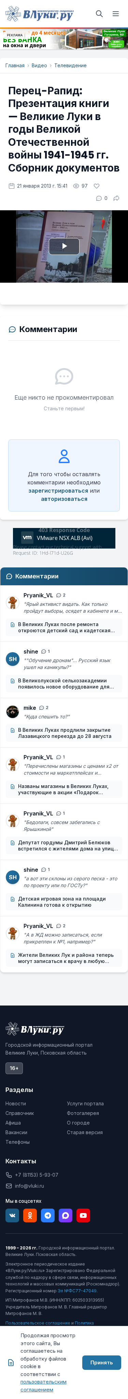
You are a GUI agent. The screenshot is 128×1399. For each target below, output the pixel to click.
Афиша (13, 1123)
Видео (39, 65)
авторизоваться (64, 498)
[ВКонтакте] (12, 1215)
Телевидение (70, 65)
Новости (15, 1103)
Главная (15, 65)
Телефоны (17, 1142)
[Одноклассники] (30, 1215)
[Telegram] (48, 1215)
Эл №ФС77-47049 (77, 1290)
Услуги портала (85, 1103)
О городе (78, 1123)
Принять (101, 1362)
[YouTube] (83, 1215)
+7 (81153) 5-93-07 (36, 1175)
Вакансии (16, 1132)
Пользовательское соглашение (37, 1323)
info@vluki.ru (29, 1186)
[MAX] (65, 1215)
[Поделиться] (116, 198)
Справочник (19, 1113)
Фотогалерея (83, 1113)
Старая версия (85, 1132)
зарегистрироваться (58, 490)
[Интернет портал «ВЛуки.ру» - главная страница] (39, 13)
